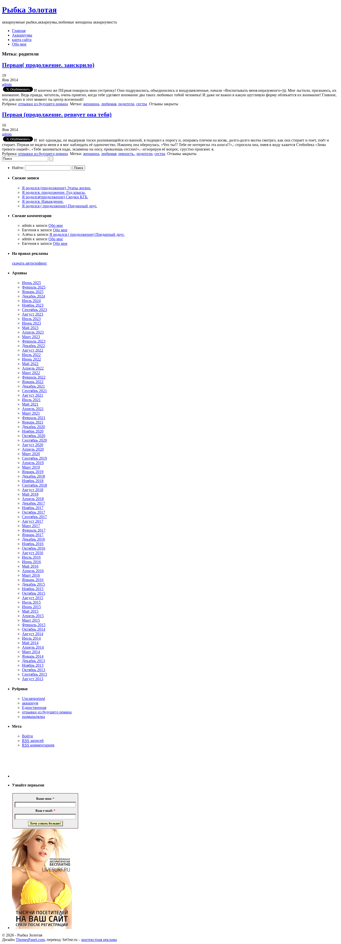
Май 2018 (30, 494)
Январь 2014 (32, 656)
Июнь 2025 (31, 283)
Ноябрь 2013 (32, 665)
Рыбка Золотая (29, 9)
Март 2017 (31, 526)
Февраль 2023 (33, 341)
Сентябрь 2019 (34, 458)
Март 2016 (31, 575)
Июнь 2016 (31, 562)
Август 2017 (32, 521)
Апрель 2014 (33, 647)
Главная (18, 31)
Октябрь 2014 (33, 629)
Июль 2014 (31, 638)
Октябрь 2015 (33, 593)
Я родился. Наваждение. (43, 201)
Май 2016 (30, 566)
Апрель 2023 (33, 332)
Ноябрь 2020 (32, 431)
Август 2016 (32, 553)
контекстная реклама (99, 939)
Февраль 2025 (33, 287)
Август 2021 (32, 395)
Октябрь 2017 (33, 512)
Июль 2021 (31, 400)
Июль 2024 (31, 301)
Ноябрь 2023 (32, 305)
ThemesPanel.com (30, 939)
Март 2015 (31, 620)
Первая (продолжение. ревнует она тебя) (57, 114)
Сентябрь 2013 (34, 674)
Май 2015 (30, 611)
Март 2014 (31, 652)
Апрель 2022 (33, 368)
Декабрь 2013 (33, 661)
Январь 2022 (32, 382)
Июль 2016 (31, 557)
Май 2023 (30, 328)
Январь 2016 (32, 580)
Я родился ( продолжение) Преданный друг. (59, 206)
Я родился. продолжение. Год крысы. (54, 192)
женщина (91, 104)
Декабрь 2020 (33, 427)
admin (7, 84)
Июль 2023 (31, 319)
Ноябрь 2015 (32, 589)
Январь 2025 (32, 292)
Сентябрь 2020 (34, 440)
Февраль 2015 (33, 625)
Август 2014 (32, 634)
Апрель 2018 (33, 499)
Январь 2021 (32, 422)
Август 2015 (32, 598)
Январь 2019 (32, 472)
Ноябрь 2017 (32, 508)
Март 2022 (31, 373)
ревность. (126, 154)
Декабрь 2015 (33, 584)
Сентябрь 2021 (34, 391)
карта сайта (21, 40)
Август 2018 (32, 490)
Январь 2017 (32, 535)
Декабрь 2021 (33, 386)
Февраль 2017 (33, 530)
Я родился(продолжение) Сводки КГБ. (55, 197)
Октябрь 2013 (33, 670)
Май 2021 (30, 404)
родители (126, 104)
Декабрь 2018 (33, 476)
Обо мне (19, 44)
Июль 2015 (31, 602)
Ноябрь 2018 (32, 481)
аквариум (30, 703)
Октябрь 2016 (33, 548)
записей (33, 740)
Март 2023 (31, 337)
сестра (141, 104)
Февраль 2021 (33, 418)
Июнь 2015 (31, 607)
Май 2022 (30, 364)
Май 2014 (30, 643)
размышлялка (33, 716)
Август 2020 (32, 445)
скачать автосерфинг (29, 263)
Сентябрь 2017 (34, 517)
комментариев (38, 745)
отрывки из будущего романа (43, 104)
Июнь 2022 (31, 359)
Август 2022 (32, 350)
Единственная (34, 707)
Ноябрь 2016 (32, 544)
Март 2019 (31, 467)
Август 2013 (32, 679)
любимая (108, 104)
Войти (27, 736)
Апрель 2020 (33, 449)
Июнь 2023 (31, 323)
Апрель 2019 (33, 463)
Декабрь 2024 (33, 296)
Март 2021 (31, 413)
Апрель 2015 (33, 616)
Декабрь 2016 (33, 539)
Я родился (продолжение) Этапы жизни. (56, 188)
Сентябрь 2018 (34, 485)
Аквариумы (22, 35)
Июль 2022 (31, 355)
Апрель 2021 (33, 409)
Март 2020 (31, 454)
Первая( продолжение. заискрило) (48, 65)
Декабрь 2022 (33, 346)
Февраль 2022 (33, 377)
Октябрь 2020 (33, 436)
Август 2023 (32, 314)
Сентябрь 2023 (34, 310)
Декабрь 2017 (33, 503)
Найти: (18, 168)
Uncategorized (33, 698)
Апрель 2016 (33, 571)
